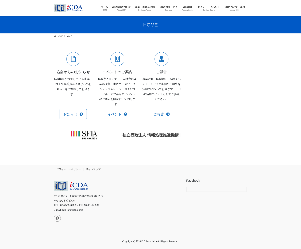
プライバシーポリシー (68, 169)
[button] (73, 114)
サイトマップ (93, 169)
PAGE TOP (291, 238)
